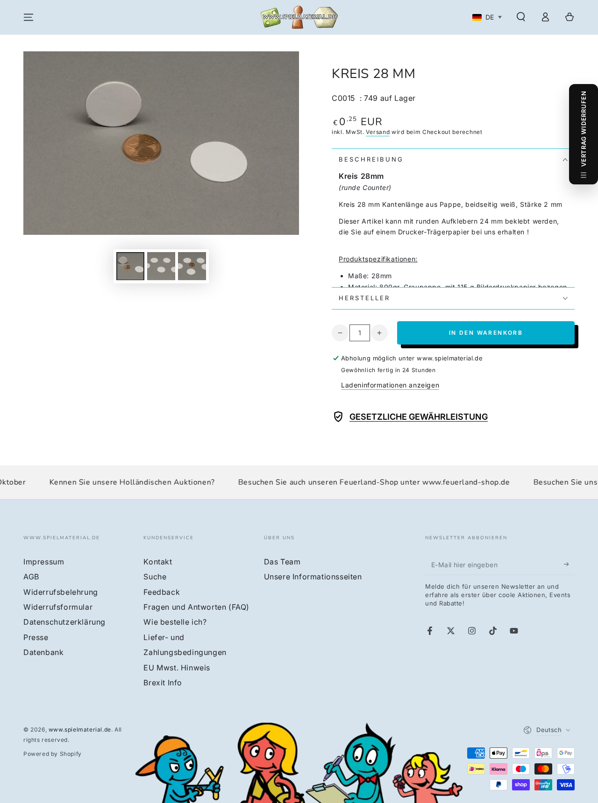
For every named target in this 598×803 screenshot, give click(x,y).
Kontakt (157, 561)
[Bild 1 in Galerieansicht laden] (130, 266)
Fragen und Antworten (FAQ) (196, 607)
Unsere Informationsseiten (313, 576)
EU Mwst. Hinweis (176, 667)
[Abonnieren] (569, 564)
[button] (521, 17)
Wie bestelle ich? (174, 622)
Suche (154, 576)
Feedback (161, 592)
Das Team (282, 561)
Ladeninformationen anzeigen (390, 385)
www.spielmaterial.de (80, 729)
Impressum (43, 561)
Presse (36, 637)
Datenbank (43, 652)
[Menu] (28, 17)
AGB (31, 576)
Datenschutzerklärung (64, 622)
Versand (378, 131)
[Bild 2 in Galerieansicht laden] (161, 266)
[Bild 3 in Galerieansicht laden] (192, 266)
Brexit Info (162, 682)
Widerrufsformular (58, 607)
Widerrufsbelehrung (60, 592)
